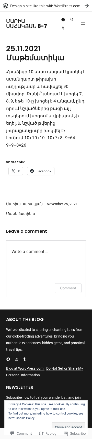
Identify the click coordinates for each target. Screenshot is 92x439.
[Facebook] (63, 20)
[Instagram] (71, 20)
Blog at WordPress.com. (25, 368)
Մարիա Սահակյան (24, 204)
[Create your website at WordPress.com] (46, 5)
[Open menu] (83, 24)
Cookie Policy (25, 418)
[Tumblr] (63, 28)
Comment (68, 288)
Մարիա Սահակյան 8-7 (26, 24)
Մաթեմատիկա (20, 214)
